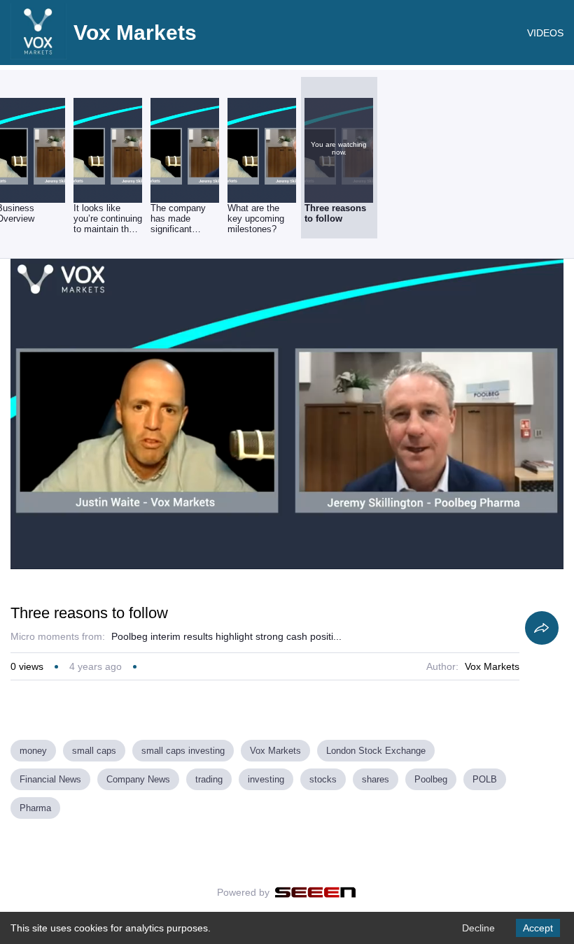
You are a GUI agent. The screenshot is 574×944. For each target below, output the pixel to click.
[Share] (542, 628)
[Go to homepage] (38, 56)
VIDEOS (545, 32)
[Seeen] (315, 892)
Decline (478, 928)
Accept (538, 928)
